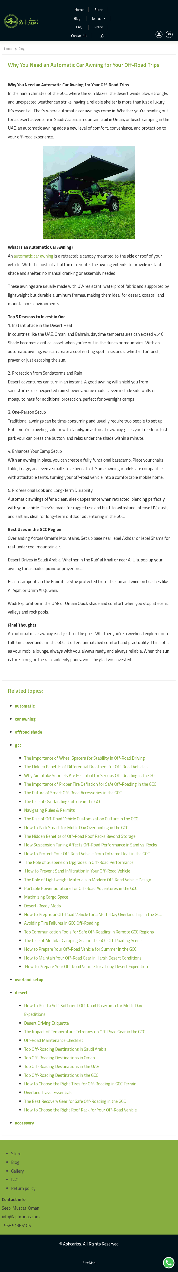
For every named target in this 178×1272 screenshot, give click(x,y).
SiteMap (89, 1262)
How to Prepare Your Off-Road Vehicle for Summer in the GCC (80, 949)
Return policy (23, 1188)
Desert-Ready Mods (42, 906)
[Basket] (169, 34)
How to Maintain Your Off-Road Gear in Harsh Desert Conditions (83, 958)
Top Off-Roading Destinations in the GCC (61, 1075)
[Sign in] (159, 34)
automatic (25, 706)
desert (21, 992)
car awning (25, 719)
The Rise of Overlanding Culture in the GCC (63, 801)
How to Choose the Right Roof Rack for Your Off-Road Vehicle (80, 1110)
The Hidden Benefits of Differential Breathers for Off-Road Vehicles (86, 766)
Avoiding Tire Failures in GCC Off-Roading (61, 923)
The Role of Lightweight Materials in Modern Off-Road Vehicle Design (87, 879)
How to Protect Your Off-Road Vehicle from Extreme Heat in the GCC (87, 853)
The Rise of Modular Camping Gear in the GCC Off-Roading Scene (83, 940)
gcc (18, 745)
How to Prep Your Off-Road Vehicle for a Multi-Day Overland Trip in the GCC (93, 914)
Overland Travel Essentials (48, 1092)
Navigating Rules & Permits (49, 810)
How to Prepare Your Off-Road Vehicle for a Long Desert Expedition (86, 966)
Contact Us (79, 35)
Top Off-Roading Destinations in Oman (59, 1057)
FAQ (79, 27)
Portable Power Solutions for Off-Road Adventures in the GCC (80, 888)
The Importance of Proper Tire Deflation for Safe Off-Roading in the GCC (90, 784)
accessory (24, 1123)
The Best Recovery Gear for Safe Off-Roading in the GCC (75, 1101)
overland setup (29, 979)
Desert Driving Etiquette (46, 1023)
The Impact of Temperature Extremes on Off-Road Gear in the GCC (84, 1031)
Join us (98, 18)
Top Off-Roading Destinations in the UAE (61, 1066)
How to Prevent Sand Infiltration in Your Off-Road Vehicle (77, 871)
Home (79, 9)
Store (99, 9)
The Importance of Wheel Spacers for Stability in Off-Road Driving (84, 758)
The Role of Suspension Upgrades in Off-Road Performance (79, 862)
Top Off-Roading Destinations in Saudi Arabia (65, 1049)
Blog (77, 18)
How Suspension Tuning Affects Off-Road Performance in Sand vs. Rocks (90, 845)
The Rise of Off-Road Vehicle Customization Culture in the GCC (81, 819)
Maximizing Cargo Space (46, 897)
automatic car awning (33, 256)
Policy (99, 27)
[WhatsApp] (169, 1263)
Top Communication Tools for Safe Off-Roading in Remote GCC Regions (89, 932)
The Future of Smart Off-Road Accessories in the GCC (73, 792)
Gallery (17, 1171)
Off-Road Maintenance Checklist (53, 1040)
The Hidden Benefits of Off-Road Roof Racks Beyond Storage (80, 836)
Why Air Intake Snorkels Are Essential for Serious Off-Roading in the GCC (90, 775)
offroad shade (28, 732)
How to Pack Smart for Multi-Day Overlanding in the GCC (76, 827)
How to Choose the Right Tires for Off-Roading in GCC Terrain (80, 1084)
